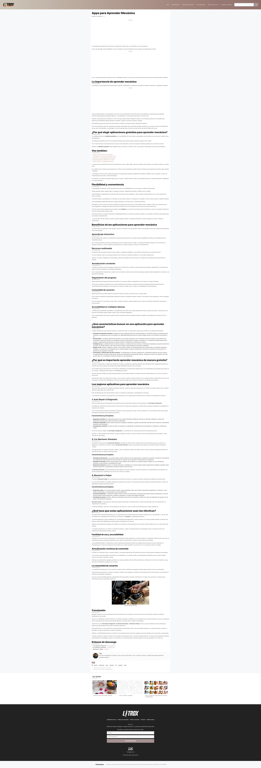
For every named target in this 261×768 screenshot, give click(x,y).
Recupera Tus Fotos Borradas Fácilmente (104, 158)
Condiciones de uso (111, 719)
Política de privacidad (123, 719)
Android (110, 645)
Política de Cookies (134, 719)
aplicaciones (101, 665)
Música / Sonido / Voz (213, 4)
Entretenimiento (176, 4)
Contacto (143, 719)
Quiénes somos (150, 719)
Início (168, 4)
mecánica (120, 665)
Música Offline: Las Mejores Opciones (103, 161)
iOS (114, 645)
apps (107, 665)
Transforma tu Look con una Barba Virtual (104, 156)
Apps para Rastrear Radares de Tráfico (103, 159)
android (95, 665)
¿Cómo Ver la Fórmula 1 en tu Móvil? (103, 154)
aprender (111, 665)
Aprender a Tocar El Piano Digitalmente (103, 669)
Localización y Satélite (226, 4)
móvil (125, 665)
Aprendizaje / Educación (188, 4)
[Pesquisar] (256, 5)
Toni (100, 653)
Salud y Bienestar (201, 4)
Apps (93, 662)
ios (115, 665)
